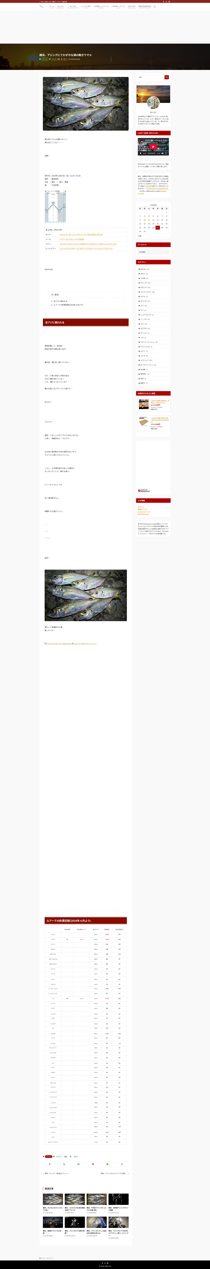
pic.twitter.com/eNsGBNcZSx (157, 188)
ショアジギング (147, 315)
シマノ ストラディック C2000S (72, 239)
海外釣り (145, 374)
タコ (144, 324)
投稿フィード (142, 509)
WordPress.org (143, 514)
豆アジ (65, 59)
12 (153, 220)
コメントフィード (144, 511)
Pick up (145, 269)
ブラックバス (146, 347)
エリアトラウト (148, 292)
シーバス (145, 319)
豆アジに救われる (60, 301)
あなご (144, 274)
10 (144, 220)
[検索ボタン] (154, 7)
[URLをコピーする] (122, 1164)
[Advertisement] (105, 27)
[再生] (141, 153)
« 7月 (139, 236)
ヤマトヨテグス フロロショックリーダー (101, 244)
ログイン (141, 507)
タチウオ (145, 328)
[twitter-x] (166, 1)
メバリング (146, 360)
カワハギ (145, 301)
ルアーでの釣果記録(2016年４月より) (68, 304)
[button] (49, 1164)
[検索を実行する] (166, 77)
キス (144, 305)
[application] (153, 147)
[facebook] (163, 1)
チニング (145, 333)
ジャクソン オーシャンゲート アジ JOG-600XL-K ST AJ (81, 234)
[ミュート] (162, 153)
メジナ (144, 351)
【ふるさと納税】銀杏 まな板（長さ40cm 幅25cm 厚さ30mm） (160, 420)
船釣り (144, 383)
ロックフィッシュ (148, 365)
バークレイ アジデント (104, 248)
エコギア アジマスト (85, 248)
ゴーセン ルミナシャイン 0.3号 (72, 244)
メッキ (144, 356)
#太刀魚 (148, 186)
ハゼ (143, 337)
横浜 (58, 59)
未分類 (144, 369)
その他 (144, 278)
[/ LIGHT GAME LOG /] (41, 7)
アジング (45, 59)
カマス (144, 296)
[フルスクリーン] (166, 153)
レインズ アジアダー (68, 248)
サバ (143, 310)
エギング (145, 287)
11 (149, 220)
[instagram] (169, 1)
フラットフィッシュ (149, 342)
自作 (143, 378)
